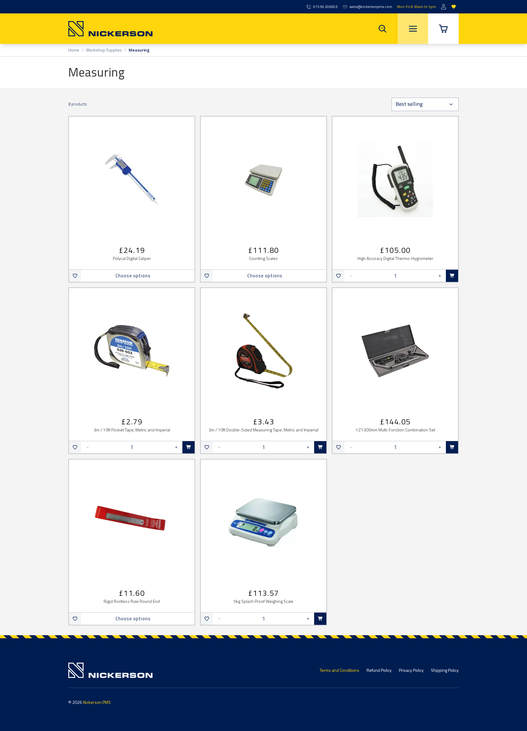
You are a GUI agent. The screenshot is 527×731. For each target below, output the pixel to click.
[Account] (443, 6)
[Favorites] (453, 6)
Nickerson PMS (97, 702)
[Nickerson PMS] (110, 28)
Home (73, 50)
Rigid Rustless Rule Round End (132, 601)
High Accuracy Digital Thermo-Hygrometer (395, 258)
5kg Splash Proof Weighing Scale (263, 601)
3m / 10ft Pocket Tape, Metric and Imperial (132, 430)
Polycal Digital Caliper (132, 258)
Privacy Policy (411, 670)
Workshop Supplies (104, 50)
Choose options (133, 275)
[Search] (382, 28)
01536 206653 (325, 7)
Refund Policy (379, 670)
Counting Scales (263, 258)
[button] (443, 28)
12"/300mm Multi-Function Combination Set (395, 430)
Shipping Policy (445, 670)
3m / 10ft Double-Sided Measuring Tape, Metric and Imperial (263, 430)
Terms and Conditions (339, 670)
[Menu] (413, 28)
